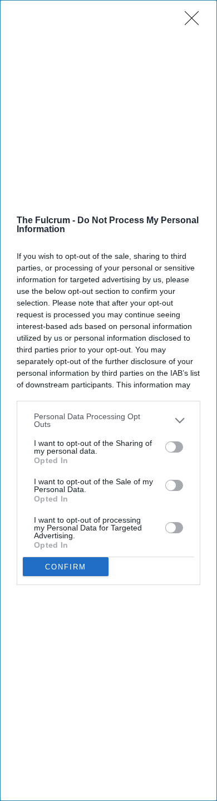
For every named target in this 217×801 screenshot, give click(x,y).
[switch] (174, 447)
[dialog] (108, 400)
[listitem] (108, 420)
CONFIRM (65, 567)
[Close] (195, 21)
